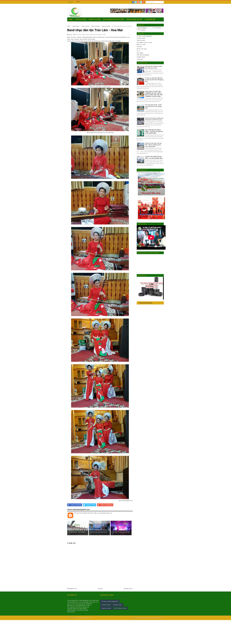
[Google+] (138, 2)
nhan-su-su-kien (85, 34)
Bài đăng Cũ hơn (128, 588)
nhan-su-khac (78, 34)
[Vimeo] (141, 2)
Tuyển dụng (140, 59)
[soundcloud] (143, 2)
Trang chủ (100, 588)
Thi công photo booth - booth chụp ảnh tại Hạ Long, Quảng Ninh (153, 106)
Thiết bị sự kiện (80, 19)
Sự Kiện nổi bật (141, 38)
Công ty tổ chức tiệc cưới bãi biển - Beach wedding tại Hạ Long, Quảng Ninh (153, 145)
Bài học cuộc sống (141, 48)
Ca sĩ (138, 51)
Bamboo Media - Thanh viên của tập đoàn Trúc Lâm (150, 617)
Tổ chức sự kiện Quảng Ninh (144, 36)
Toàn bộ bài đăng (145, 303)
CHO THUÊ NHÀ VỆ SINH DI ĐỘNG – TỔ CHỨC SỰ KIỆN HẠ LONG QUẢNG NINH (154, 131)
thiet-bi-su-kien (117, 604)
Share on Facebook (76, 504)
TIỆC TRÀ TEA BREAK (143, 55)
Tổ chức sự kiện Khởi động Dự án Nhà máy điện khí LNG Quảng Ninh (154, 79)
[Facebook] (133, 2)
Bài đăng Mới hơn (72, 588)
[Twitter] (136, 2)
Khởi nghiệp (140, 53)
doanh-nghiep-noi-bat (120, 608)
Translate (142, 30)
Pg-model (139, 46)
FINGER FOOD (141, 57)
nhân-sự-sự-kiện (101, 34)
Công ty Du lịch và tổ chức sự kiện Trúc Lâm (148, 172)
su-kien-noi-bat (106, 604)
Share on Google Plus (106, 504)
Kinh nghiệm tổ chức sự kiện (144, 42)
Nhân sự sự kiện (94, 19)
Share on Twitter (91, 504)
